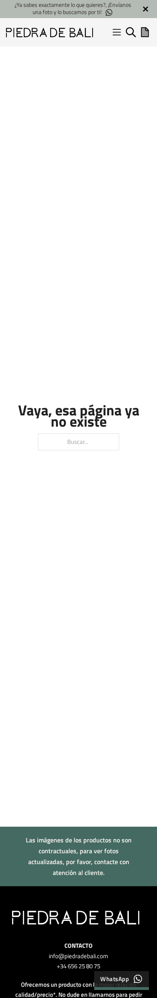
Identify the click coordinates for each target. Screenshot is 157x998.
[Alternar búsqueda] (131, 32)
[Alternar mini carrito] (145, 32)
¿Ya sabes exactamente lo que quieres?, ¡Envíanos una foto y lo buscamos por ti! (70, 9)
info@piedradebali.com (78, 956)
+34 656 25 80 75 (78, 966)
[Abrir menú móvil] (117, 32)
